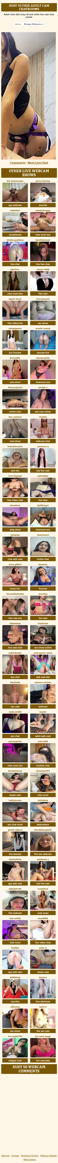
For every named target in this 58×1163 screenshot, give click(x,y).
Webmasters (30, 1159)
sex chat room (15, 824)
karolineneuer (43, 239)
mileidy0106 (15, 888)
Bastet (43, 711)
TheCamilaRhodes (15, 593)
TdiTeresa (15, 1006)
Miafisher (15, 210)
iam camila (15, 918)
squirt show (15, 298)
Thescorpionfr (15, 387)
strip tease (43, 912)
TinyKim (43, 416)
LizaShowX (43, 623)
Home (18, 24)
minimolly (15, 682)
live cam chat (15, 647)
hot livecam (15, 352)
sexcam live (43, 352)
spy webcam (15, 205)
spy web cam (15, 883)
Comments (18, 163)
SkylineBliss (15, 859)
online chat (15, 411)
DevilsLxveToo (15, 770)
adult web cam (43, 736)
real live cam (42, 470)
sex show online (43, 647)
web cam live (43, 677)
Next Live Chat (38, 163)
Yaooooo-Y (43, 446)
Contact (15, 1155)
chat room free (15, 293)
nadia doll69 (15, 711)
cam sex (15, 470)
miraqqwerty (15, 328)
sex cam (15, 706)
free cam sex (15, 618)
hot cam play (43, 1060)
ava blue (43, 593)
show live (15, 588)
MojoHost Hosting (29, 1155)
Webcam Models (48, 1155)
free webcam (15, 912)
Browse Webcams (33, 24)
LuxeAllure (43, 888)
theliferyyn (43, 505)
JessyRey (43, 564)
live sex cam (43, 1030)
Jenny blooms (43, 180)
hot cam (43, 618)
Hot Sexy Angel (43, 1036)
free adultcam (43, 1001)
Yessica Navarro (43, 682)
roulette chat (43, 765)
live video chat (43, 942)
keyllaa (15, 947)
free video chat (15, 500)
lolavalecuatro (15, 446)
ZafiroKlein (42, 475)
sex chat (15, 677)
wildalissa (15, 977)
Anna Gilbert (15, 564)
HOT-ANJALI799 (15, 1036)
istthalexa (43, 800)
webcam (43, 706)
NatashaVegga (42, 210)
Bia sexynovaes (15, 180)
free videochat (15, 323)
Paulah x (42, 387)
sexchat (43, 205)
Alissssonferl (43, 770)
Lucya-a (43, 977)
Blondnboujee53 (43, 829)
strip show (15, 529)
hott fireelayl (15, 475)
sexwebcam (15, 234)
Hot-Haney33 (43, 298)
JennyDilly (15, 357)
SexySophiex (15, 741)
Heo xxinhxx (15, 416)
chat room (43, 794)
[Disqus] (29, 1114)
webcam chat (43, 441)
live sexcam (15, 853)
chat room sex (42, 234)
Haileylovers (15, 800)
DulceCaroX (43, 534)
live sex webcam (43, 853)
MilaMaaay (15, 623)
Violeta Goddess (15, 239)
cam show (15, 382)
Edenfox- (15, 269)
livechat (43, 588)
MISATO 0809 (43, 269)
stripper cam (15, 1060)
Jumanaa (15, 534)
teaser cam (15, 794)
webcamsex (43, 824)
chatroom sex (43, 382)
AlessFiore (15, 505)
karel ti (43, 1006)
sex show (43, 323)
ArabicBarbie (15, 652)
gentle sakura (15, 829)
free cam (43, 293)
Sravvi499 (43, 741)
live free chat (43, 264)
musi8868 (43, 918)
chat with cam (15, 559)
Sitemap (5, 1155)
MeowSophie (43, 357)
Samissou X (43, 859)
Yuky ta (43, 947)
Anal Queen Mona (43, 652)
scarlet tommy (43, 328)
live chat (15, 264)
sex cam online (43, 411)
